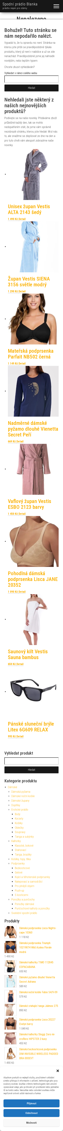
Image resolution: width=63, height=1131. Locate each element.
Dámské (12, 787)
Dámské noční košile (23, 796)
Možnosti (31, 1122)
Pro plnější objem (24, 886)
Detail (22, 219)
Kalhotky (16, 841)
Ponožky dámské (24, 904)
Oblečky (19, 827)
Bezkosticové (22, 868)
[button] (57, 1071)
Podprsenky (18, 863)
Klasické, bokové (24, 845)
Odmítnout (31, 1113)
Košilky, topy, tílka (21, 859)
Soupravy (20, 832)
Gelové (18, 872)
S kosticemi (21, 895)
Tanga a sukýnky (24, 836)
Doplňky (15, 805)
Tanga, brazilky (23, 854)
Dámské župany (20, 800)
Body (17, 814)
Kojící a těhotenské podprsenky (32, 877)
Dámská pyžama (20, 791)
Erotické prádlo (19, 809)
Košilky (19, 823)
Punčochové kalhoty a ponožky (32, 908)
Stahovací (20, 850)
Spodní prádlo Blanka (20, 4)
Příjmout (31, 1103)
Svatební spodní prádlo (24, 913)
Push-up (19, 890)
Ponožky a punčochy (23, 899)
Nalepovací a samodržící (28, 881)
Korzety (19, 818)
